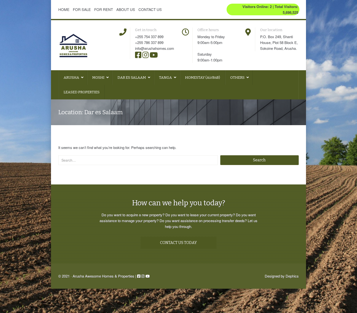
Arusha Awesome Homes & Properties (103, 275)
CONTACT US (150, 9)
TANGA (166, 77)
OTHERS (237, 77)
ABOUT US (125, 9)
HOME (63, 9)
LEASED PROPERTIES (82, 92)
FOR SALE (82, 9)
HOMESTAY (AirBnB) (202, 77)
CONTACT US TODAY (178, 242)
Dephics (292, 275)
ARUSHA (72, 77)
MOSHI (98, 77)
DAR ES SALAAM (132, 77)
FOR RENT (103, 9)
